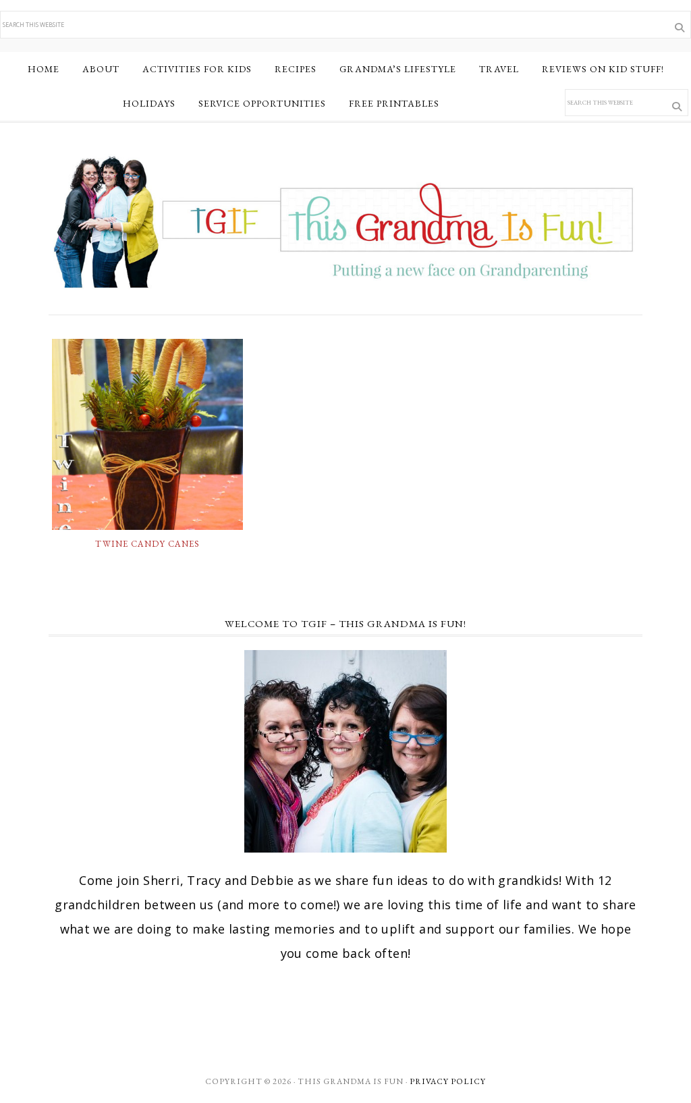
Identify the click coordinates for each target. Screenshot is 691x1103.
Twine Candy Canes (147, 543)
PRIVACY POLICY (448, 1081)
